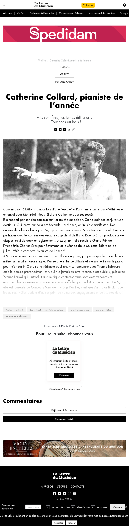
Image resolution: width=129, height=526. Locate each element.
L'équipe (62, 486)
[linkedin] (64, 129)
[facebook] (55, 129)
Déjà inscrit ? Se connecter (64, 410)
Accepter (58, 522)
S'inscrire (117, 507)
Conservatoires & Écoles (71, 13)
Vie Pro (20, 13)
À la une (7, 13)
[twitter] (60, 129)
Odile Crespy (67, 81)
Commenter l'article (64, 419)
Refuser (72, 522)
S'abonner (64, 375)
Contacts (77, 486)
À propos (47, 486)
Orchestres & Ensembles (42, 13)
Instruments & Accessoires (102, 13)
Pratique (124, 13)
